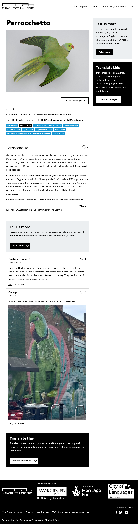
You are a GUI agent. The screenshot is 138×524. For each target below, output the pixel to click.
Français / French (55, 126)
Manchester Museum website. (74, 512)
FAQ (132, 6)
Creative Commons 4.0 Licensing (27, 520)
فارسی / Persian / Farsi (44, 129)
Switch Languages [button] (73, 100)
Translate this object (108, 99)
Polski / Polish (12, 126)
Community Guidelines (114, 6)
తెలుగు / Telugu (60, 129)
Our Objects (80, 6)
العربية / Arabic (28, 129)
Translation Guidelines (37, 512)
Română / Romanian (71, 126)
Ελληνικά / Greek (13, 129)
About (94, 6)
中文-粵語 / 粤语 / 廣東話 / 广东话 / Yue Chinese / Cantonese (28, 133)
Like (84, 147)
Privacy (5, 520)
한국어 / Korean (58, 133)
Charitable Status (53, 520)
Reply (10, 284)
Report (85, 206)
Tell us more (104, 52)
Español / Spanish (40, 126)
